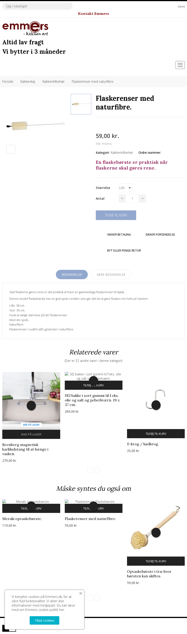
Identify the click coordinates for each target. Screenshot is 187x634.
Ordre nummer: (149, 152)
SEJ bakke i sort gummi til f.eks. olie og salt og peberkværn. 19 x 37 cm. (92, 400)
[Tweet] (105, 125)
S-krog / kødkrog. (143, 444)
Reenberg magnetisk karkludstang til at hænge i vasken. (25, 449)
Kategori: (102, 152)
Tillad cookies (44, 620)
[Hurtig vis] (31, 405)
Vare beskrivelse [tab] (111, 274)
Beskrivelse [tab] (72, 274)
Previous (90, 470)
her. (62, 609)
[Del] (97, 125)
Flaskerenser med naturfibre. (90, 518)
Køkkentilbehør (122, 152)
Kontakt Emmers (93, 13)
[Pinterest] (113, 125)
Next (97, 470)
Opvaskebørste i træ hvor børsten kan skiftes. (149, 573)
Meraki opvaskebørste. (22, 518)
